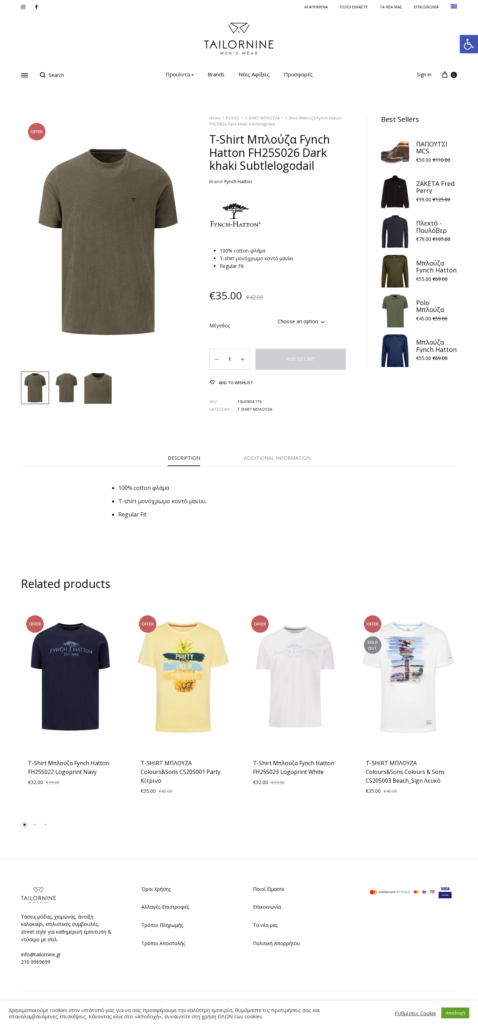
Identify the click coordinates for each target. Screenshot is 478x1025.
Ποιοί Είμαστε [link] (268, 889)
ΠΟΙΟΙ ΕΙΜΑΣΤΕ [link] (354, 6)
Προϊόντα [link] (178, 74)
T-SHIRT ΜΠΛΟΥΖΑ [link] (262, 117)
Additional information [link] (277, 458)
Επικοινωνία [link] (267, 906)
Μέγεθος (219, 325)
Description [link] (184, 458)
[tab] (184, 460)
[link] (469, 44)
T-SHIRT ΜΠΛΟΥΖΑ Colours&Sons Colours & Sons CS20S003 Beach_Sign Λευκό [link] (405, 771)
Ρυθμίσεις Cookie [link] (415, 1013)
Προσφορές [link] (298, 74)
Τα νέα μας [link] (391, 6)
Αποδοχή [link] (455, 1013)
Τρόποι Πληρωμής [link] (162, 925)
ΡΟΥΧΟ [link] (232, 117)
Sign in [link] (424, 74)
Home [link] (215, 117)
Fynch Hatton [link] (238, 181)
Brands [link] (216, 74)
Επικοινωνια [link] (426, 6)
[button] (24, 824)
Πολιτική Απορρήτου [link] (276, 943)
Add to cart (301, 359)
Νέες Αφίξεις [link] (254, 74)
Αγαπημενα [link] (316, 6)
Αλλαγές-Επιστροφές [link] (165, 906)
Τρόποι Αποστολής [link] (163, 943)
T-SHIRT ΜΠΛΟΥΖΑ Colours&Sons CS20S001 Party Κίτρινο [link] (180, 771)
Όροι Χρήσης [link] (156, 889)
